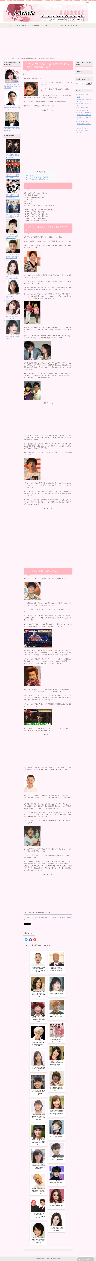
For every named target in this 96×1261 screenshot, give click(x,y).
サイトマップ (49, 25)
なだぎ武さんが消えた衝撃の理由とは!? (37, 179)
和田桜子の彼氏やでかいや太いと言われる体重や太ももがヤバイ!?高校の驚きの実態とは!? (38, 1142)
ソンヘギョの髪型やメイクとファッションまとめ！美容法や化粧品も (56, 1228)
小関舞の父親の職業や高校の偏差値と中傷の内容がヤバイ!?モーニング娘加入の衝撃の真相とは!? (38, 1117)
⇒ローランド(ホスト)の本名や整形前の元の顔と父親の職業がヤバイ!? (12, 128)
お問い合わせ (21, 25)
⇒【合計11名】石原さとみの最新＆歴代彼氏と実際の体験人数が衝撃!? (12, 86)
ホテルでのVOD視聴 (82, 94)
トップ (8, 25)
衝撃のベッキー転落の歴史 (69, 25)
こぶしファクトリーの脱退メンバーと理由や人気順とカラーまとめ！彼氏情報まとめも (56, 1039)
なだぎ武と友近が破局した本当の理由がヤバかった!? (41, 177)
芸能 (24, 74)
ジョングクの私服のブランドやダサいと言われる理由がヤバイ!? (56, 1016)
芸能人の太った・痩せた (84, 112)
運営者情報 (35, 25)
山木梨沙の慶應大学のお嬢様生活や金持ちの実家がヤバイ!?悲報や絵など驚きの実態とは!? (56, 1112)
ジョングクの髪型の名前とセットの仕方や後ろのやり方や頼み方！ (56, 1136)
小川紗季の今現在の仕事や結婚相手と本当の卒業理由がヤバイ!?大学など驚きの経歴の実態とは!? (38, 1240)
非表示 (42, 172)
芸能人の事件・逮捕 (82, 107)
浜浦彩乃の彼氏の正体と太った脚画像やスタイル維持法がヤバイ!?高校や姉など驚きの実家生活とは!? (38, 1166)
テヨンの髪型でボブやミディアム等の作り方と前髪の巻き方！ (56, 1205)
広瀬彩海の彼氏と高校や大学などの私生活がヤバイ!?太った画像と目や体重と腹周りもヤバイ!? (56, 1063)
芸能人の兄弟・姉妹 (82, 110)
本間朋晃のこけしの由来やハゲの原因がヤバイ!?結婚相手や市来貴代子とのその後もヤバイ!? (56, 969)
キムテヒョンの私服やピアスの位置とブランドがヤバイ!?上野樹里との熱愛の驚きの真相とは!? (38, 1043)
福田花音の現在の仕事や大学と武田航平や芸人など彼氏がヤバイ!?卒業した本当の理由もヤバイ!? (56, 1088)
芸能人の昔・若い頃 (82, 128)
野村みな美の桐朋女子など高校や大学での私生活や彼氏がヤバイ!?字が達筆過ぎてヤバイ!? (38, 1092)
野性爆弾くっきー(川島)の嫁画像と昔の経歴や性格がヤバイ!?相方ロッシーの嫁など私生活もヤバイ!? (38, 1191)
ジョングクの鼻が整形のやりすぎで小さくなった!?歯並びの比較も (56, 1182)
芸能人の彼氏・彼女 (82, 121)
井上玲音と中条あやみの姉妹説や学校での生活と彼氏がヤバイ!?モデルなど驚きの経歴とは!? (38, 1068)
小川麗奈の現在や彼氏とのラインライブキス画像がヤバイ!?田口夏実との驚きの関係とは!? (38, 994)
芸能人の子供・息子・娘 (84, 115)
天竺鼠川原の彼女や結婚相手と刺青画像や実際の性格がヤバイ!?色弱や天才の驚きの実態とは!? (38, 969)
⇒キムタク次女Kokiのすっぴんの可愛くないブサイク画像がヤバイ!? (12, 107)
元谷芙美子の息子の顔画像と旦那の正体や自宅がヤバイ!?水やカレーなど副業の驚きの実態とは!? (38, 1019)
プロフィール (29, 175)
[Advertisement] (48, 43)
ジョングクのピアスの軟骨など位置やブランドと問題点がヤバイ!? (56, 1159)
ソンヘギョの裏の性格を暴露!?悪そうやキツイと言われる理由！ (56, 993)
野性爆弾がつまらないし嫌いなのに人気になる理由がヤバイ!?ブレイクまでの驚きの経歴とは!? (38, 1215)
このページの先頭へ (86, 1259)
